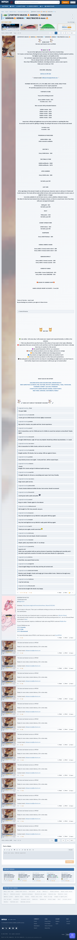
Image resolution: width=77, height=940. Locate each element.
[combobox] (37, 2)
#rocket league (51, 899)
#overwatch (16, 899)
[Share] (72, 18)
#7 (17, 714)
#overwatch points (25, 899)
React (72, 637)
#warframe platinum (25, 901)
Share (66, 592)
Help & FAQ (47, 928)
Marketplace (37, 925)
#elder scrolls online (66, 891)
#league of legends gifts (60, 896)
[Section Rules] (63, 615)
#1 (17, 592)
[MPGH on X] (6, 928)
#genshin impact (19, 896)
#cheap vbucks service (21, 891)
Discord (68, 921)
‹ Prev (51, 33)
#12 (18, 790)
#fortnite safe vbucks (40, 894)
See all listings (71, 22)
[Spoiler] (27, 850)
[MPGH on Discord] (3, 928)
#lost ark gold (7, 899)
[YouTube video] (30, 850)
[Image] (25, 850)
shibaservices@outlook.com (50, 77)
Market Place (13, 11)
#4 (17, 668)
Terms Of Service (23, 311)
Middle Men (63, 621)
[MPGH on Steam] (13, 928)
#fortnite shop (52, 894)
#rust (59, 899)
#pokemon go (43, 899)
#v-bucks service (67, 899)
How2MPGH (58, 635)
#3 (17, 653)
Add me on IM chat (45, 74)
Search (35, 928)
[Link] (22, 850)
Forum (6, 11)
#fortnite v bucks (62, 894)
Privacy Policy (48, 921)
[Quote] (14, 850)
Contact (68, 923)
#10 (18, 760)
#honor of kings (48, 896)
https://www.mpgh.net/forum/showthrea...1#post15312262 (39, 605)
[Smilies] (33, 850)
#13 (18, 805)
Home (3, 11)
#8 (17, 729)
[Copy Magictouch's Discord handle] (3, 59)
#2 (17, 637)
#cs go (38, 891)
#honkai (27, 896)
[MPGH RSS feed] (16, 928)
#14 (18, 821)
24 (63, 33)
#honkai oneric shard (36, 896)
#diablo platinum (54, 891)
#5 (17, 683)
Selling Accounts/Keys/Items (23, 11)
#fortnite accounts (15, 894)
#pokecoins (35, 899)
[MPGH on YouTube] (9, 928)
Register (65, 2)
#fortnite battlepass (27, 894)
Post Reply (69, 861)
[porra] (11, 2)
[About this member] (14, 59)
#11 (18, 775)
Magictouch (21, 601)
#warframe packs (14, 901)
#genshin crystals (8, 896)
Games (35, 923)
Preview (70, 849)
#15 (18, 836)
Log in (72, 2)
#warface (6, 901)
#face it (6, 894)
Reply (60, 592)
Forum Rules (47, 923)
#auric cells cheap (8, 891)
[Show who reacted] (73, 593)
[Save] (72, 15)
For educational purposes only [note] (33, 937)
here (26, 619)
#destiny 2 (45, 891)
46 (68, 33)
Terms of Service (48, 925)
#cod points (32, 891)
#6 (17, 698)
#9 (17, 744)
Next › (72, 33)
